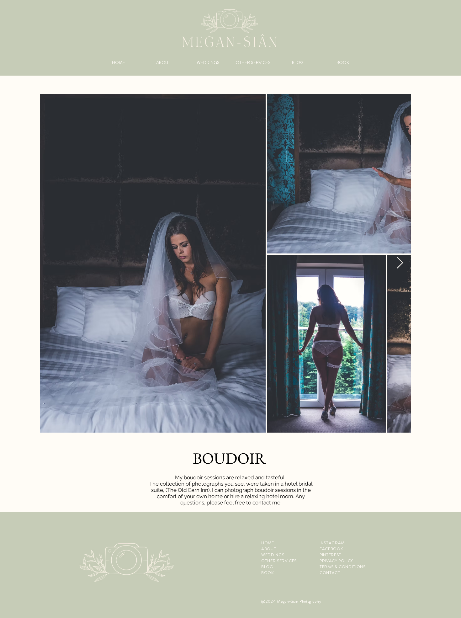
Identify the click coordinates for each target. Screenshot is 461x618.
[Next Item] (400, 263)
